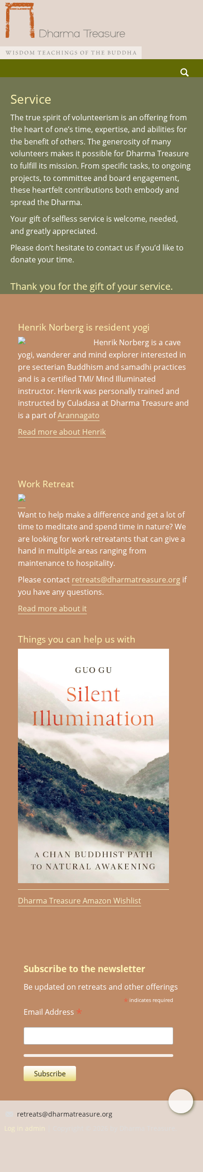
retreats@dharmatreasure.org (126, 579)
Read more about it (52, 608)
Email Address (53, 1011)
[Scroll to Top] (181, 1101)
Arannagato (79, 415)
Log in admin (24, 1128)
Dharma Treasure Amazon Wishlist (79, 900)
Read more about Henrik (62, 432)
